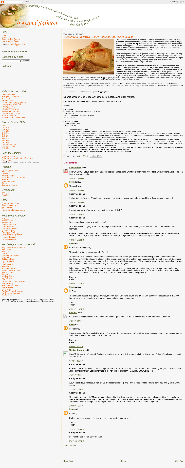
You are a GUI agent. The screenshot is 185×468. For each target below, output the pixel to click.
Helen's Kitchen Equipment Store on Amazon (18, 43)
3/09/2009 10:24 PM (76, 429)
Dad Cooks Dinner (8, 259)
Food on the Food (8, 232)
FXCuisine (5, 263)
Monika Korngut (76, 350)
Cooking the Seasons (9, 228)
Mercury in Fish (7, 100)
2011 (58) (5, 135)
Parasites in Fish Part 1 (10, 110)
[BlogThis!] (93, 156)
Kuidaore (5, 274)
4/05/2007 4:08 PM (76, 321)
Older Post (179, 461)
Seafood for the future (10, 285)
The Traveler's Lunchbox (11, 293)
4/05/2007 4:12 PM (76, 347)
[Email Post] (88, 156)
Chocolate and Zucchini (10, 255)
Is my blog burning (8, 268)
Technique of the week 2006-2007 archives (17, 158)
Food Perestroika (8, 261)
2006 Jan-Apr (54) (8, 146)
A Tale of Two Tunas (9, 115)
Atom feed (5, 195)
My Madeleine (7, 278)
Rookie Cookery (7, 284)
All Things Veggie (8, 176)
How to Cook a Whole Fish (11, 104)
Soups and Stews (8, 181)
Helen (72, 182)
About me (5, 37)
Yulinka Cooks (7, 295)
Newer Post (68, 461)
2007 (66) (5, 142)
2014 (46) (5, 129)
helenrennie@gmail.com (16, 45)
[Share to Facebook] (98, 156)
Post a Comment (69, 445)
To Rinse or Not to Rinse (11, 114)
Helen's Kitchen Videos (10, 41)
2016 (3, 125)
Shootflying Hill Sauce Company (13, 211)
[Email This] (91, 156)
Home (123, 461)
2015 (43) (5, 127)
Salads (4, 183)
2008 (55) (5, 141)
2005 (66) (5, 148)
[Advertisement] (109, 452)
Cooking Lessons (8, 226)
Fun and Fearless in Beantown (13, 234)
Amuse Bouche (7, 221)
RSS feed (5, 193)
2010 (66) (5, 137)
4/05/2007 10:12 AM (76, 178)
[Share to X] (96, 156)
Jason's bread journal (9, 209)
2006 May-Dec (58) (9, 144)
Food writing (6, 160)
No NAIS (5, 280)
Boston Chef (6, 223)
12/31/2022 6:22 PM (76, 441)
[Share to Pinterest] (100, 156)
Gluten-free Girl (7, 265)
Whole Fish (6, 172)
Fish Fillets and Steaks (10, 170)
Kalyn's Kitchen (7, 272)
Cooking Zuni (6, 257)
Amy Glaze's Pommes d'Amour (13, 248)
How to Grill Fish (8, 106)
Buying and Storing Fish (10, 97)
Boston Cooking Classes (11, 39)
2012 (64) (5, 133)
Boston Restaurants (9, 205)
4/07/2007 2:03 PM (76, 361)
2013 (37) (5, 131)
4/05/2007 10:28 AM (76, 202)
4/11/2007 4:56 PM (76, 389)
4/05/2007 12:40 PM (76, 284)
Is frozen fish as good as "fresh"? (14, 117)
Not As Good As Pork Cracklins (13, 282)
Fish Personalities (8, 95)
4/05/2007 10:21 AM (76, 190)
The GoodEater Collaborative (12, 291)
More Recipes (7, 207)
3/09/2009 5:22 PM (76, 406)
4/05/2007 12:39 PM (76, 240)
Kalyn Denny (75, 168)
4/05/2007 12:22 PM (76, 214)
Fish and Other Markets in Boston (14, 102)
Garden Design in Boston (11, 203)
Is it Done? (6, 98)
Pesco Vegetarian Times (11, 236)
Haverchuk (6, 267)
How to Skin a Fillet (9, 108)
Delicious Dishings (8, 230)
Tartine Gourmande (9, 238)
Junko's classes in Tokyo (11, 270)
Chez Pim (5, 253)
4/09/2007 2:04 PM (76, 375)
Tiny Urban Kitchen (9, 240)
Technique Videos (8, 156)
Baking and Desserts (9, 185)
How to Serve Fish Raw (10, 112)
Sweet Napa (6, 289)
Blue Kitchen (6, 250)
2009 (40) (5, 139)
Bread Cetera (6, 252)
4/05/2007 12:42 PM (76, 309)
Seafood (5, 174)
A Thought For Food (9, 219)
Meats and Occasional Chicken (13, 177)
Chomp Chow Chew (9, 225)
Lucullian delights (8, 276)
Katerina (73, 313)
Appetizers (6, 179)
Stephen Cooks (7, 287)
